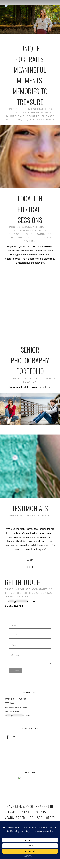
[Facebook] (7, 737)
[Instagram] (13, 737)
